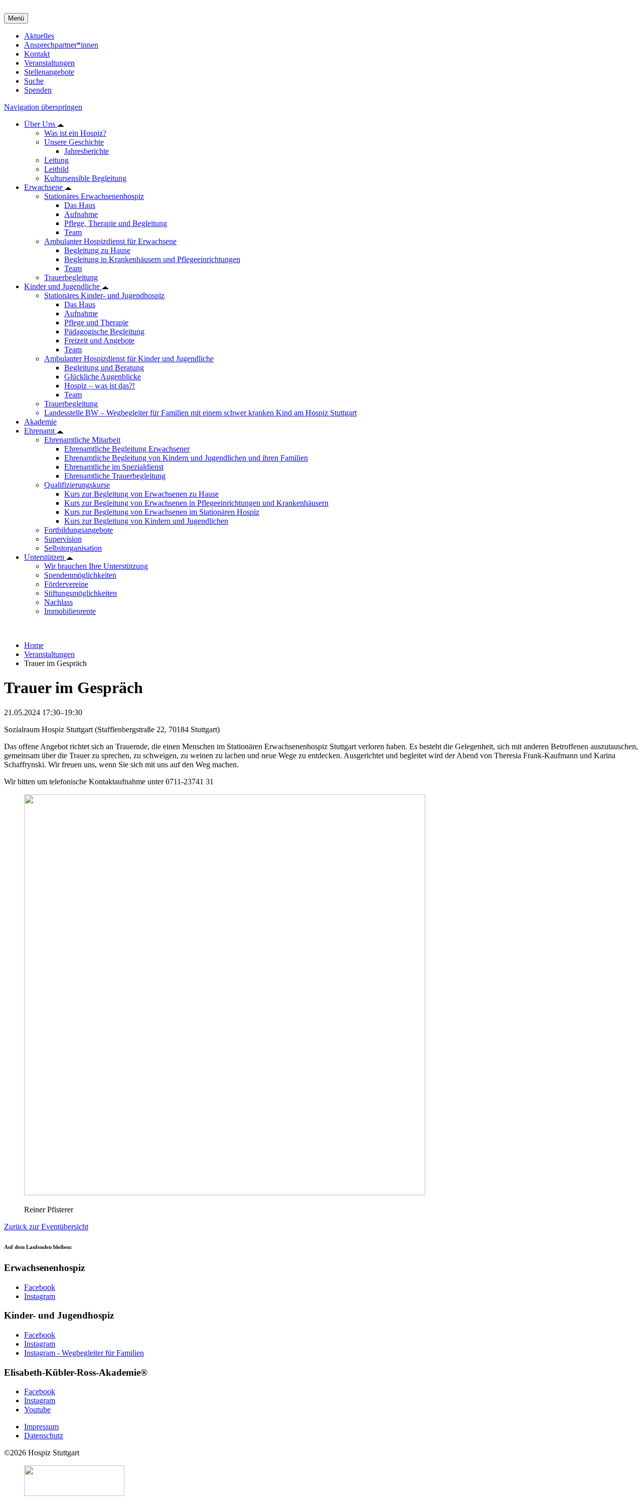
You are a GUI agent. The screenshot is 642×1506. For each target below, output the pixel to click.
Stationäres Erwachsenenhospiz (94, 196)
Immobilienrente (70, 611)
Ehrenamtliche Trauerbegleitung (115, 476)
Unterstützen (45, 557)
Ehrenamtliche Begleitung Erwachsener (127, 449)
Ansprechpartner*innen (61, 45)
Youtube (37, 1409)
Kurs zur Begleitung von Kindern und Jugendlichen (146, 521)
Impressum (41, 1426)
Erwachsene (44, 187)
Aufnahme (81, 214)
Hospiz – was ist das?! (99, 385)
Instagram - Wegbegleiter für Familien (84, 1353)
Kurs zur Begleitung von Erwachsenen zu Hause (141, 494)
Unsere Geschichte (74, 142)
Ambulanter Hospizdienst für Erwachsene (110, 241)
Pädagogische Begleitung (104, 331)
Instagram (39, 1296)
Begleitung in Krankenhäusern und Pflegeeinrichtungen (152, 259)
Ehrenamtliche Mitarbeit (82, 440)
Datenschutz (43, 1435)
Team (73, 232)
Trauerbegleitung (71, 277)
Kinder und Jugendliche (63, 286)
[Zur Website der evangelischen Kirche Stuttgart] (74, 1493)
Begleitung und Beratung (104, 367)
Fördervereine (66, 584)
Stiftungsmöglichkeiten (80, 593)
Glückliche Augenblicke (102, 376)
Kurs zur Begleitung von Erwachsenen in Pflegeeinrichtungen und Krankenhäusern (196, 503)
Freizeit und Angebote (99, 340)
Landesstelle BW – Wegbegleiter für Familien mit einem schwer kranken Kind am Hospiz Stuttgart (200, 412)
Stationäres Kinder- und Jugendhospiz (104, 295)
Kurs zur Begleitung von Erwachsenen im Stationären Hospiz (161, 512)
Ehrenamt (40, 430)
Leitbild (56, 169)
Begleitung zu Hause (97, 250)
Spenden (38, 90)
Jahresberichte (86, 151)
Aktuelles (39, 36)
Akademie (40, 421)
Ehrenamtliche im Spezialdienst (114, 467)
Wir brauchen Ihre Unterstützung (96, 566)
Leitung (56, 160)
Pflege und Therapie (96, 322)
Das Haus (79, 205)
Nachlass (58, 602)
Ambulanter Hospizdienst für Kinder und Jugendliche (129, 358)
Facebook (39, 1287)
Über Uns (40, 124)
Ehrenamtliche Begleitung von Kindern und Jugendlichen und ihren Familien (186, 458)
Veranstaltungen (49, 63)
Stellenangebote (49, 72)
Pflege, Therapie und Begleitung (115, 223)
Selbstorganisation (73, 548)
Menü (16, 18)
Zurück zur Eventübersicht (46, 1226)
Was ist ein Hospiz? (75, 133)
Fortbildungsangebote (78, 530)
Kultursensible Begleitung (85, 178)
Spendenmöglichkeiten (80, 575)
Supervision (63, 539)
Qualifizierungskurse (77, 485)
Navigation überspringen (43, 107)
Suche (34, 81)
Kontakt (37, 54)
